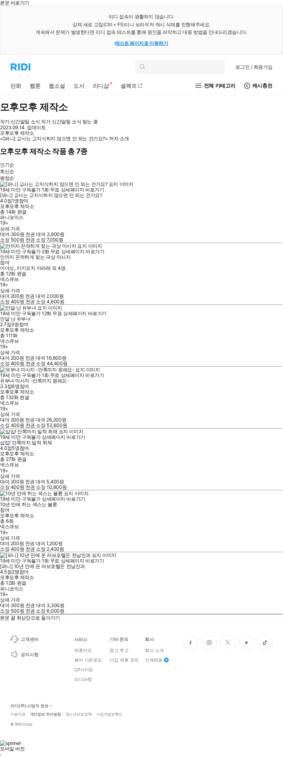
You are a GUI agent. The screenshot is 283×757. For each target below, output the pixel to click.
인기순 (7, 165)
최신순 (7, 171)
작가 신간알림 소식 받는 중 (69, 121)
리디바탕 (83, 679)
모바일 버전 (12, 748)
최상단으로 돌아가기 (38, 618)
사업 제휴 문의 (124, 660)
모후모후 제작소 (17, 206)
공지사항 (29, 654)
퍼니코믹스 (11, 217)
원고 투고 (118, 650)
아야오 (7, 268)
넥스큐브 (9, 279)
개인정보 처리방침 (45, 714)
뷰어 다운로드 (88, 660)
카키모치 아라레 (34, 268)
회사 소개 (154, 650)
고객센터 (29, 639)
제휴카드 (83, 650)
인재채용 (154, 660)
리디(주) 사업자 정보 (29, 705)
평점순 (7, 178)
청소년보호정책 (79, 714)
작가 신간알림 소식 (20, 121)
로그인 (254, 67)
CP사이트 (83, 669)
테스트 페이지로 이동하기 (141, 43)
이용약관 (18, 714)
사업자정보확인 (109, 714)
